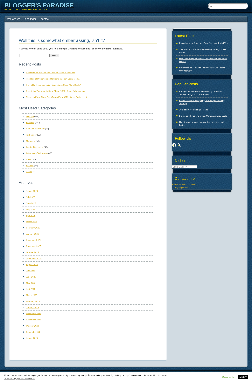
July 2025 (30, 271)
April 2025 (30, 289)
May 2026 (30, 209)
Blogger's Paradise (39, 5)
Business (30, 122)
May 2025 (30, 283)
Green (29, 171)
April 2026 (30, 215)
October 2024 (32, 326)
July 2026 (30, 197)
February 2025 (33, 301)
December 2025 (33, 240)
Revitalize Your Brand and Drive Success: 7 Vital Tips (50, 72)
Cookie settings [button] (229, 377)
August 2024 (32, 338)
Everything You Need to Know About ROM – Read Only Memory (55, 91)
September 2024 (34, 332)
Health (29, 159)
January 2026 (32, 234)
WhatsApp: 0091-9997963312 (184, 184)
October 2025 (32, 252)
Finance (30, 165)
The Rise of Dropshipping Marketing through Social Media (52, 79)
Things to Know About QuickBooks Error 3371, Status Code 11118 (56, 97)
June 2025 (31, 277)
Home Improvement (35, 129)
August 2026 (32, 191)
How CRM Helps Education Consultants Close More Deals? (53, 85)
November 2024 (33, 320)
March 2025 (31, 295)
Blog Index (30, 19)
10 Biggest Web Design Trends (193, 110)
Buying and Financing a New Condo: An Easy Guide (203, 116)
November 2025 (33, 246)
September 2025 (34, 258)
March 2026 (31, 221)
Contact (45, 19)
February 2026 (33, 228)
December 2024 (33, 313)
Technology (31, 135)
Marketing (30, 141)
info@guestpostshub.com (182, 187)
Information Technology (37, 153)
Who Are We (13, 19)
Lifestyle (30, 116)
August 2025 (32, 264)
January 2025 (32, 307)
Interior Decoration (34, 147)
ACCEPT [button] (243, 377)
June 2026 (31, 203)
